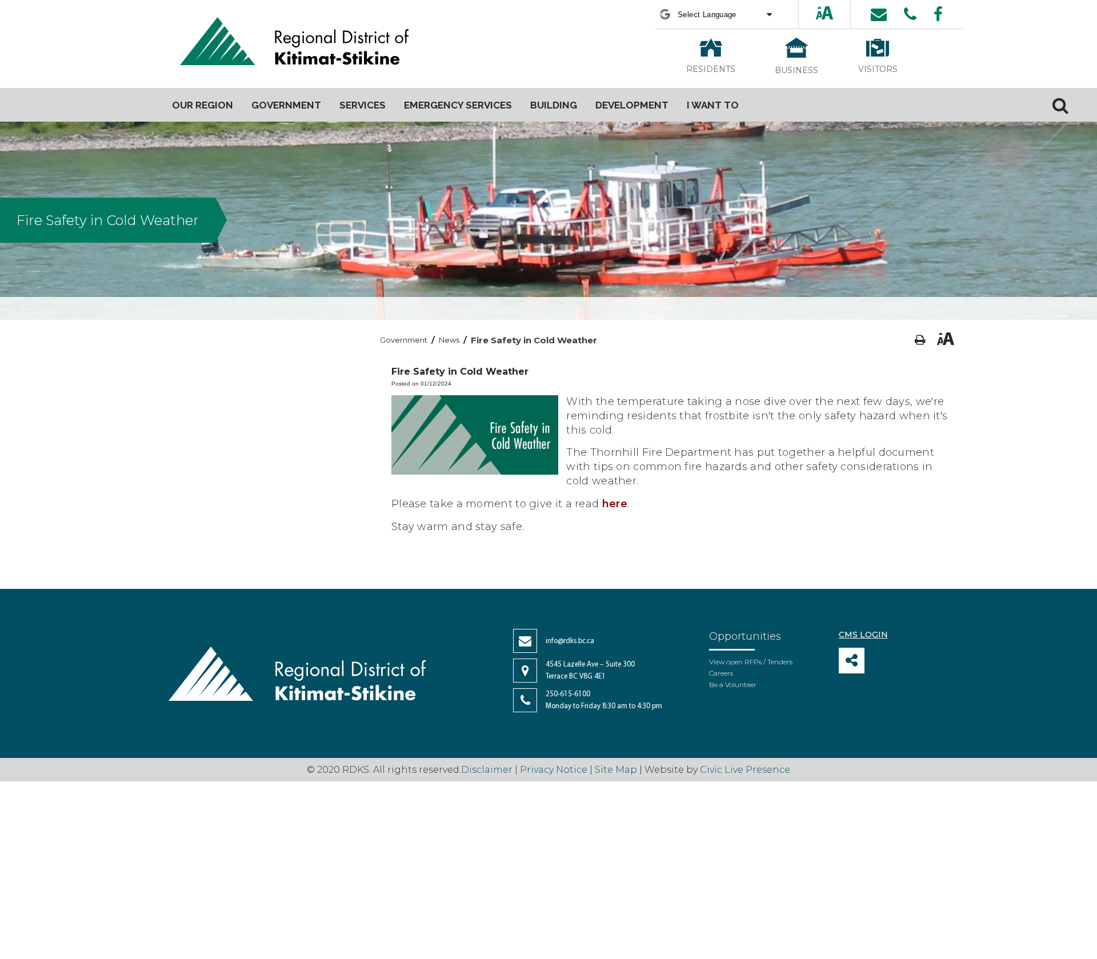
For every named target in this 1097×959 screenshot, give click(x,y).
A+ (814, 14)
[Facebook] (938, 14)
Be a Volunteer (732, 684)
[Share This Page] (851, 660)
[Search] (1060, 105)
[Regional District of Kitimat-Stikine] (294, 42)
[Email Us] (879, 14)
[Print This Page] (920, 340)
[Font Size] (824, 14)
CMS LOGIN (863, 634)
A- (835, 14)
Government (403, 339)
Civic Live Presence (745, 769)
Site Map (616, 769)
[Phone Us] (910, 14)
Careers (721, 673)
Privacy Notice (553, 769)
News (449, 339)
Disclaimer (488, 769)
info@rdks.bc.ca (570, 641)
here (614, 503)
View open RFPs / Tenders (750, 661)
